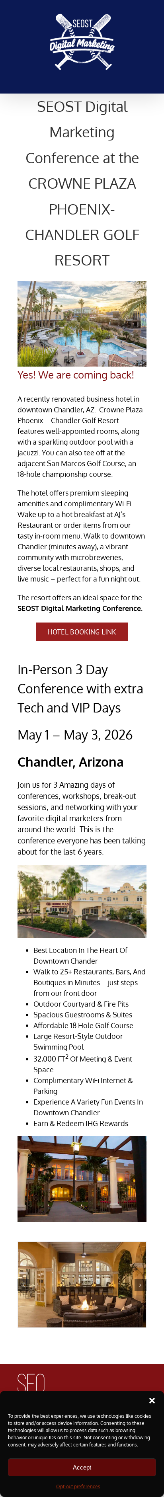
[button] (152, 1401)
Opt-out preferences (78, 1486)
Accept (82, 1467)
